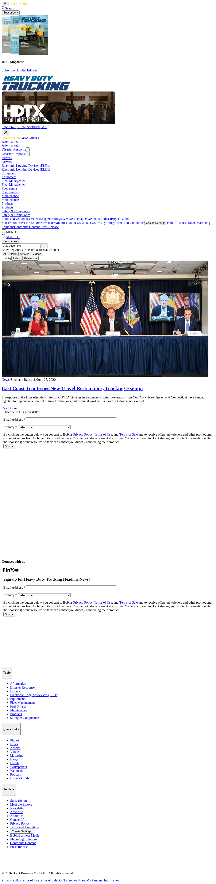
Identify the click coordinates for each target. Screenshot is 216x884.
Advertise (61, 223)
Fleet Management (14, 181)
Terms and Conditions (129, 223)
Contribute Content (27, 227)
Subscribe (8, 70)
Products (7, 203)
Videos (35, 219)
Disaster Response (14, 149)
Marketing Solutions (23, 839)
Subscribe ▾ (10, 12)
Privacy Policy (105, 223)
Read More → (11, 408)
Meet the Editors (29, 223)
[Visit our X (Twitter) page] (12, 571)
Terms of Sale (48, 880)
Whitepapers (79, 219)
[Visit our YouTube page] (16, 571)
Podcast (105, 219)
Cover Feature (17, 3)
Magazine (46, 219)
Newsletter (47, 223)
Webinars (93, 219)
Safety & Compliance (16, 211)
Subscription (10, 223)
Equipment (9, 173)
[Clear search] (45, 246)
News (31, 3)
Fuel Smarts (10, 188)
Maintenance (10, 196)
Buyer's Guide (120, 219)
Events (66, 219)
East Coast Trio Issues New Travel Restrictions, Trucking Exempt (72, 388)
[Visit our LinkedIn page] (8, 571)
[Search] (42, 246)
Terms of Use (30, 880)
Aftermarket (10, 141)
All (5, 254)
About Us (74, 223)
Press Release (49, 227)
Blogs (57, 219)
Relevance (30, 258)
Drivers (7, 158)
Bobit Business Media (181, 223)
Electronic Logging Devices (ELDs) (26, 165)
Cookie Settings (155, 223)
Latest (17, 258)
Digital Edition (27, 70)
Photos (6, 219)
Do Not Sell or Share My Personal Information (88, 880)
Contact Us (88, 223)
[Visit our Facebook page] (4, 571)
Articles (40, 3)
